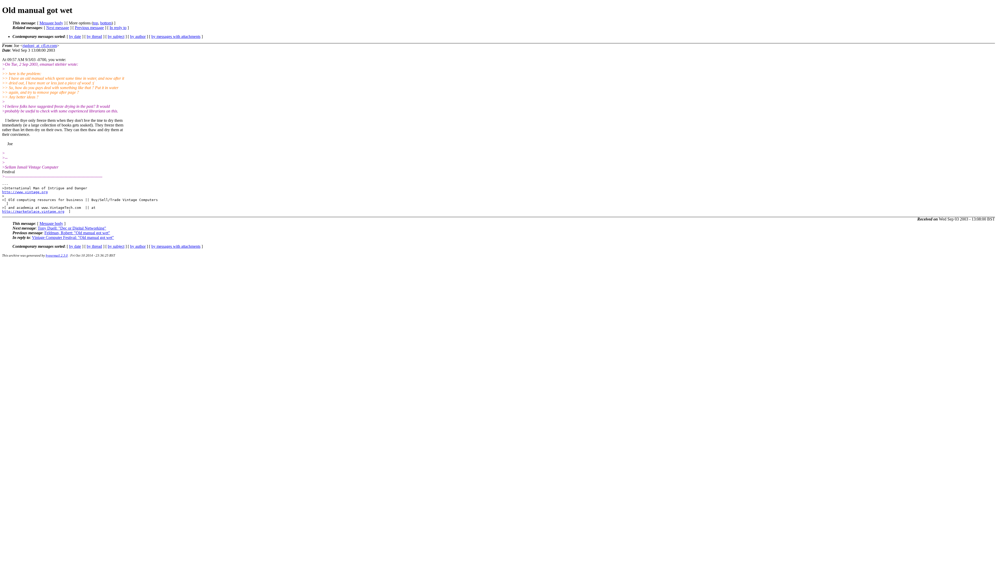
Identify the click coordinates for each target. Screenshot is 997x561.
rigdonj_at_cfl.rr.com (40, 45)
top (95, 23)
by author (138, 36)
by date (75, 36)
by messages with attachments (175, 36)
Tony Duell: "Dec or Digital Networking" (72, 228)
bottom (106, 23)
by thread (94, 36)
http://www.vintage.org (25, 192)
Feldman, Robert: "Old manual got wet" (77, 233)
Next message (57, 27)
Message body (51, 23)
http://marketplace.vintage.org (33, 211)
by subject (116, 36)
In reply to (118, 27)
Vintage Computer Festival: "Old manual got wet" (73, 237)
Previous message (89, 27)
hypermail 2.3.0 (57, 255)
